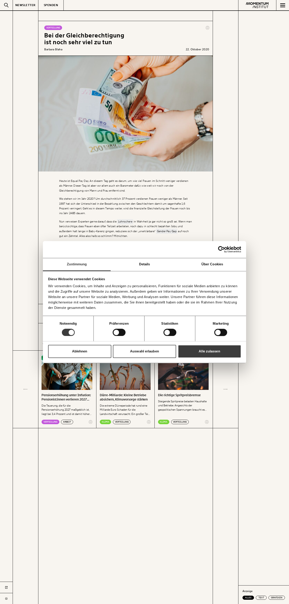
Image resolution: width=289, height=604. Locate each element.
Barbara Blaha (53, 49)
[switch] (119, 332)
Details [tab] (144, 264)
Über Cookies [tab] (212, 264)
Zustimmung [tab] (77, 264)
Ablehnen (79, 351)
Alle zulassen (209, 351)
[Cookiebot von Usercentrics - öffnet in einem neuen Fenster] (221, 249)
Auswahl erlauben (144, 351)
